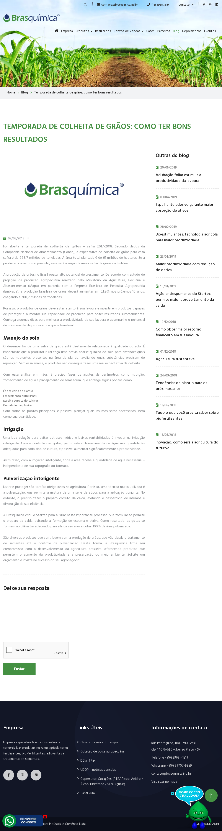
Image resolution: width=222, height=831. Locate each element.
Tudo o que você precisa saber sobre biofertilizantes (187, 416)
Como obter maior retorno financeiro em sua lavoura (178, 332)
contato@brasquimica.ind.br (119, 4)
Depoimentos (191, 31)
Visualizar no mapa (164, 781)
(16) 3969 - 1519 (177, 757)
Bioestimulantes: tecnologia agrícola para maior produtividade (187, 237)
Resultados (103, 31)
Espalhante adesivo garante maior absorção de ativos (184, 208)
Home (11, 92)
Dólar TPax (87, 760)
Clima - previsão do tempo (99, 742)
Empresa (67, 31)
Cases (150, 31)
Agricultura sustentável (176, 359)
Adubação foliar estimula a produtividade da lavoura (178, 178)
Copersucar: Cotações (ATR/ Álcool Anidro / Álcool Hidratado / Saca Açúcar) (111, 781)
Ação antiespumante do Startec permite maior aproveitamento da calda (185, 300)
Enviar (19, 669)
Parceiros (163, 31)
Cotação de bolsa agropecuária (102, 751)
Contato (185, 4)
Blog (176, 31)
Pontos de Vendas (127, 31)
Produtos (82, 31)
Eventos (210, 31)
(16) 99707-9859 (180, 765)
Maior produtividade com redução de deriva (185, 267)
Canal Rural (87, 793)
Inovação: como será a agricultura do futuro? (187, 445)
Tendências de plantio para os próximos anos (181, 386)
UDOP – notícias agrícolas (98, 769)
